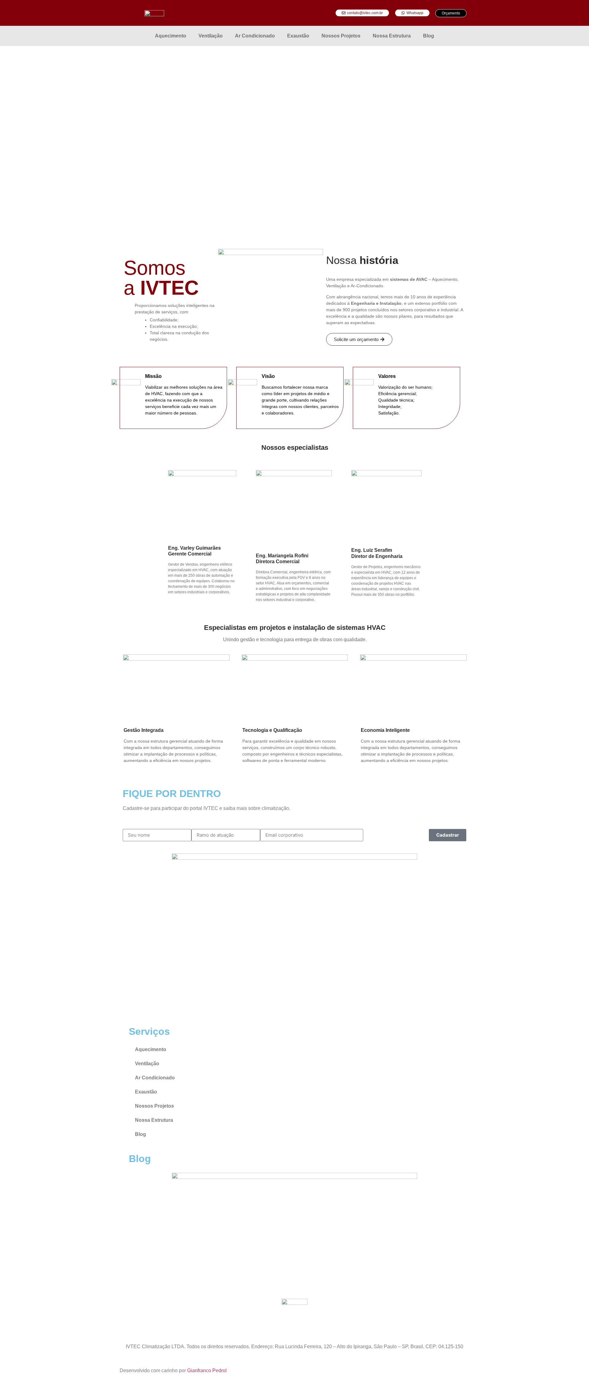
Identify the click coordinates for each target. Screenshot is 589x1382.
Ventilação (210, 35)
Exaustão (298, 35)
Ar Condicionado (255, 35)
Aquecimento (170, 35)
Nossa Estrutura (392, 35)
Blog (428, 35)
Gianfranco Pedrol (207, 1370)
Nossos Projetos (340, 35)
